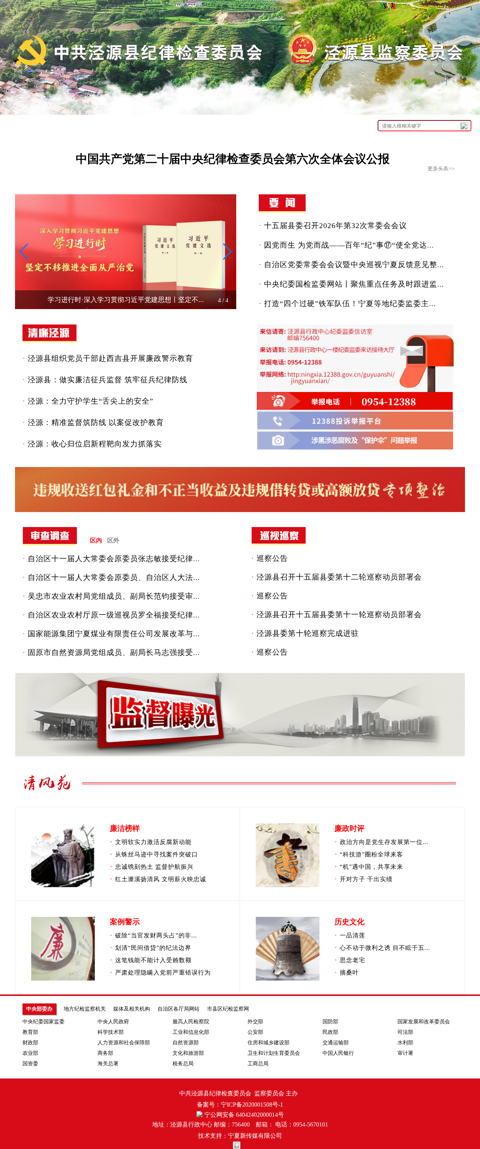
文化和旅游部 (188, 1053)
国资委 (30, 1063)
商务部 (105, 1053)
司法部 (405, 1032)
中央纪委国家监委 (43, 1021)
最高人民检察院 (190, 1021)
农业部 (30, 1053)
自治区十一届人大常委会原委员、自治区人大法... (114, 577)
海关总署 (108, 1063)
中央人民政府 (113, 1021)
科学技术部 (111, 1032)
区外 (113, 540)
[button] (24, 251)
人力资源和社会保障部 (124, 1042)
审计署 (405, 1053)
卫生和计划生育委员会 (274, 1053)
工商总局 (258, 1063)
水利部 (405, 1042)
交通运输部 (335, 1042)
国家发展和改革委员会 (424, 1021)
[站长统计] (240, 1145)
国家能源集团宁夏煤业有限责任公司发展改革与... (114, 633)
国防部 (330, 1021)
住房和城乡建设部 (269, 1042)
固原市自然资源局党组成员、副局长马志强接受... (114, 652)
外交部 (255, 1021)
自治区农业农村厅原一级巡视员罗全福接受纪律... (114, 615)
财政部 (30, 1042)
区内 (96, 540)
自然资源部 (185, 1042)
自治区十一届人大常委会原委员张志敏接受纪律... (114, 558)
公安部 (255, 1032)
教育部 (30, 1032)
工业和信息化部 (190, 1032)
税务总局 (183, 1063)
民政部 (330, 1032)
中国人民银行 (338, 1053)
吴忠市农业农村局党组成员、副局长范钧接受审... (114, 596)
